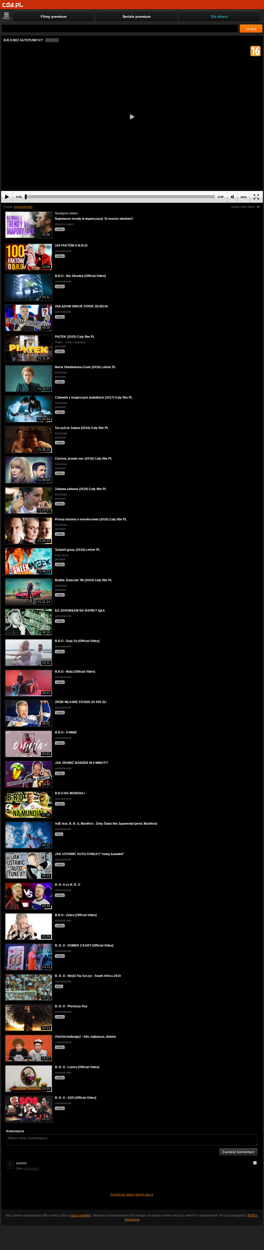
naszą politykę (80, 1215)
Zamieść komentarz (238, 1152)
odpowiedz (31, 1168)
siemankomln (23, 207)
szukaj (251, 29)
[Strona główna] (13, 5)
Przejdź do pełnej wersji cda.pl (132, 1194)
